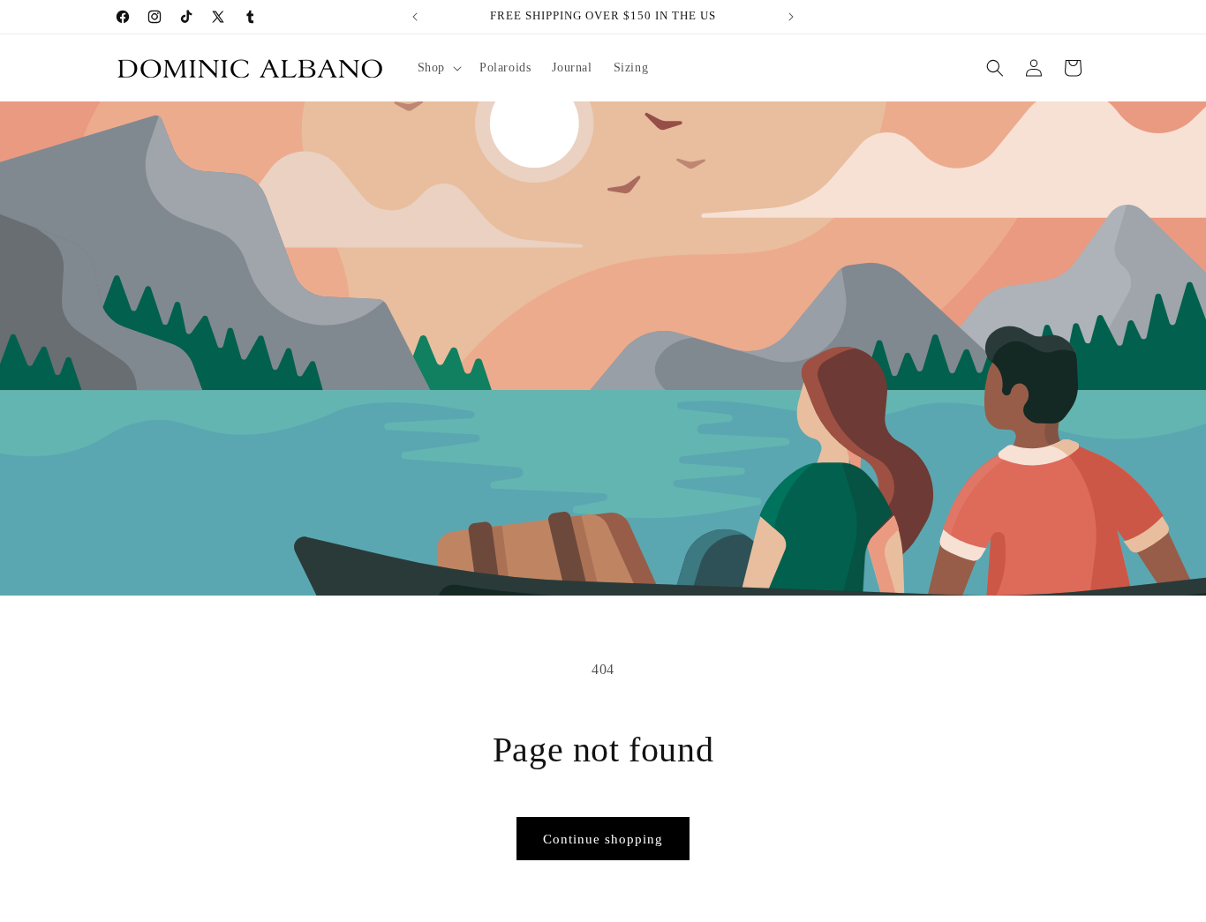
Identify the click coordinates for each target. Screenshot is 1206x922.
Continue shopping (603, 839)
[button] (438, 67)
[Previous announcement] (415, 17)
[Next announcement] (791, 17)
